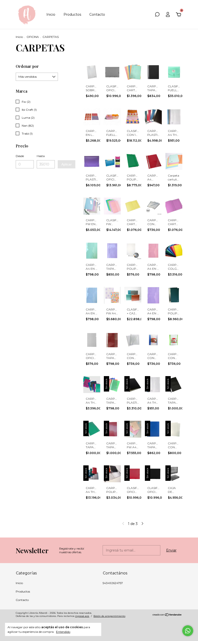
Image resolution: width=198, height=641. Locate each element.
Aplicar (66, 164)
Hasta (41, 156)
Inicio (50, 14)
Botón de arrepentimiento (109, 616)
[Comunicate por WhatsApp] (187, 630)
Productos (72, 14)
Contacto (97, 14)
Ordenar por (27, 66)
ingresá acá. (82, 616)
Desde (20, 156)
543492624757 (113, 583)
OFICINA (33, 37)
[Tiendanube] (167, 615)
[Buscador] (157, 15)
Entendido (63, 632)
